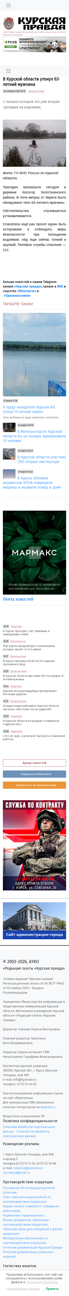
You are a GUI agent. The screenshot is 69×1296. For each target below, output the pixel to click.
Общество (16, 626)
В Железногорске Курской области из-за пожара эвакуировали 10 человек (34, 436)
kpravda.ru (47, 1107)
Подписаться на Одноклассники (35, 785)
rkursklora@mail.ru (16, 1172)
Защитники (16, 731)
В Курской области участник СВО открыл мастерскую (41, 459)
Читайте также (18, 303)
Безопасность (17, 641)
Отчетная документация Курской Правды (32, 1247)
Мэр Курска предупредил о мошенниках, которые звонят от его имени (29, 647)
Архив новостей (34, 763)
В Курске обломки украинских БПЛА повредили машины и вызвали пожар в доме (32, 482)
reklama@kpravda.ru (28, 1168)
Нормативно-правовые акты (23, 1215)
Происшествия (36, 91)
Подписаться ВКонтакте (35, 774)
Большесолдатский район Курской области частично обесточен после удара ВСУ (31, 707)
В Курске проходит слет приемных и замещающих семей (26, 632)
